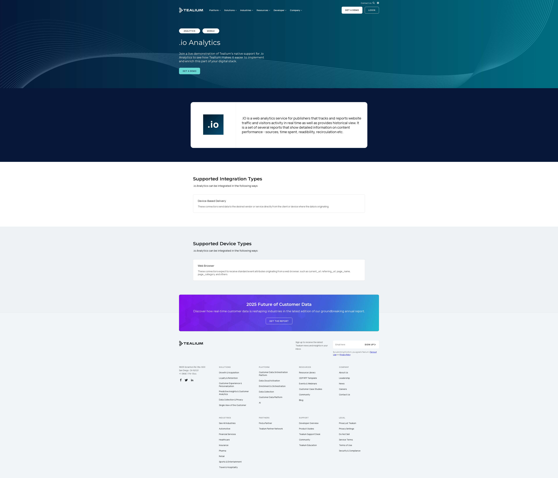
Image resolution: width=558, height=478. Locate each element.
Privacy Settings (346, 428)
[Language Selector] (378, 3)
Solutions (229, 10)
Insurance (223, 445)
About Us (343, 372)
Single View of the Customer (232, 405)
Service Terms (346, 439)
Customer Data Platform (270, 397)
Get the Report (279, 321)
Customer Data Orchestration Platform (273, 373)
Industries (245, 10)
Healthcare (224, 439)
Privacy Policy (345, 354)
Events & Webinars (308, 383)
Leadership (344, 378)
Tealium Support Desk (309, 434)
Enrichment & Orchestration (272, 386)
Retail (222, 456)
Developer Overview (309, 423)
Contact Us (366, 3)
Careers (343, 389)
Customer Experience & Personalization (230, 385)
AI (260, 402)
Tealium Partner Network (271, 428)
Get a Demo (352, 10)
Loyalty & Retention (228, 378)
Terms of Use (345, 445)
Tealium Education (308, 445)
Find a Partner (265, 423)
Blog (301, 400)
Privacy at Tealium (347, 423)
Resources (262, 10)
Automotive (224, 428)
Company (295, 10)
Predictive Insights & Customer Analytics (234, 393)
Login (371, 10)
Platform (214, 10)
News (342, 383)
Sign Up (369, 344)
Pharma (222, 450)
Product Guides (306, 428)
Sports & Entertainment (230, 461)
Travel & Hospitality (228, 467)
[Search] (374, 3)
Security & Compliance (350, 450)
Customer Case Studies (310, 389)
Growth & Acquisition (229, 372)
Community (304, 394)
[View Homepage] (191, 10)
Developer (279, 10)
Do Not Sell (344, 434)
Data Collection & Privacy (231, 399)
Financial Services (227, 434)
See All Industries (227, 423)
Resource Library (307, 372)
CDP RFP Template (308, 378)
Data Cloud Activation (269, 380)
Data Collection (266, 391)
